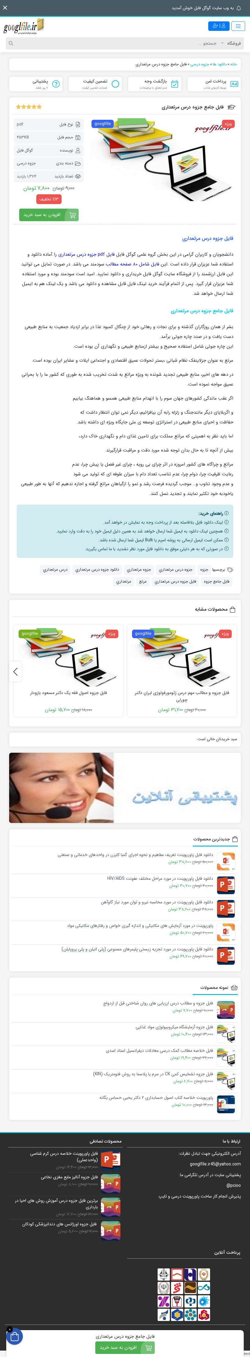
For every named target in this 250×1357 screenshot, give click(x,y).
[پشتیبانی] (125, 788)
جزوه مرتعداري (139, 569)
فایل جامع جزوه (216, 581)
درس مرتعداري (55, 569)
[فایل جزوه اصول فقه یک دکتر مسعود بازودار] (68, 657)
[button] (5, 8)
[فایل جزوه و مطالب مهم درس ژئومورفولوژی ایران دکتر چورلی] (181, 657)
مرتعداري (123, 581)
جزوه (204, 569)
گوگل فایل (25, 150)
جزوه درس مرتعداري (175, 569)
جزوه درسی (26, 163)
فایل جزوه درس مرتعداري (175, 581)
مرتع (143, 581)
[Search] (12, 43)
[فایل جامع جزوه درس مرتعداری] (163, 159)
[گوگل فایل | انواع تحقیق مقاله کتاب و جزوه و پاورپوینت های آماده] (24, 26)
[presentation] (15, 672)
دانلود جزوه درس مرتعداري (97, 569)
